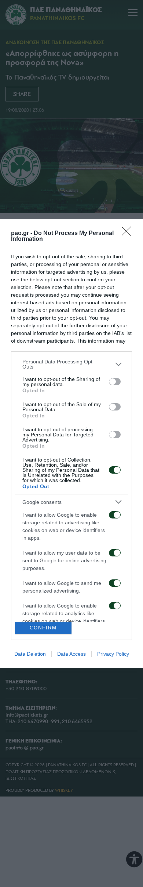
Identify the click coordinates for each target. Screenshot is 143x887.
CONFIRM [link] (43, 627)
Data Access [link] (71, 654)
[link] (129, 233)
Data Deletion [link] (30, 654)
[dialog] (71, 443)
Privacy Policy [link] (113, 654)
